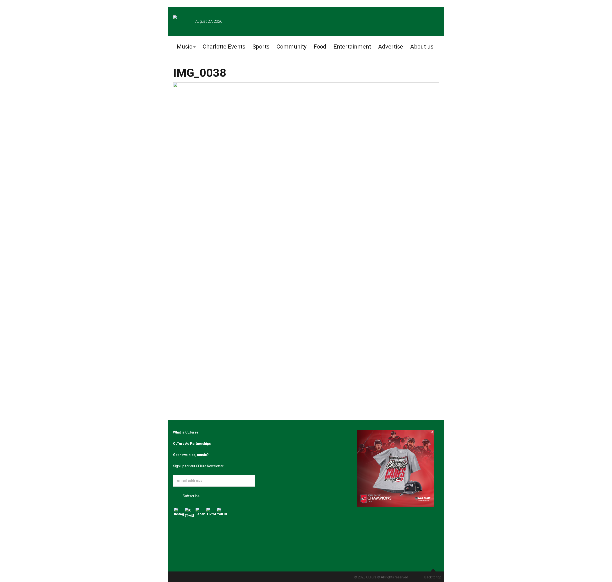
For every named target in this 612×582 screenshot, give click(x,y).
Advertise (390, 46)
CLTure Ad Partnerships (192, 443)
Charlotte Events (224, 46)
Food (320, 46)
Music (184, 46)
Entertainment (352, 46)
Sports (260, 46)
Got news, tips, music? (191, 455)
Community (291, 46)
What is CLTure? (185, 432)
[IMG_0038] (306, 227)
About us (421, 46)
